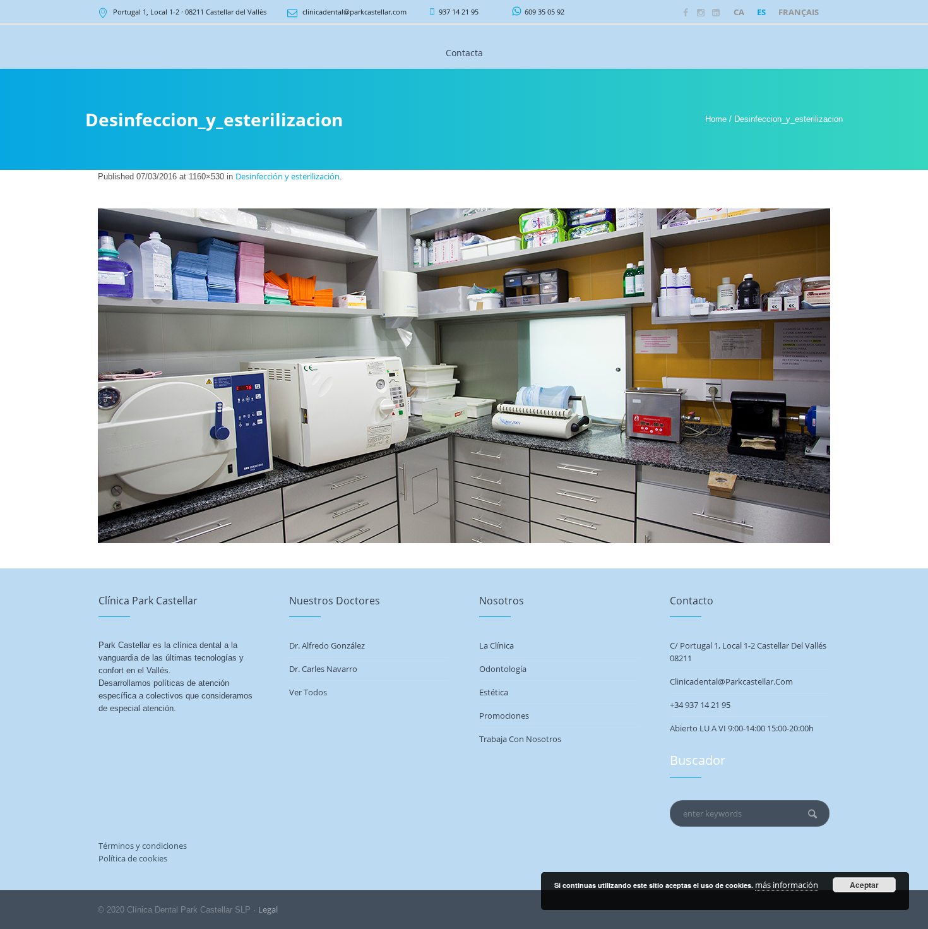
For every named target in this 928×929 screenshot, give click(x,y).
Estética (493, 692)
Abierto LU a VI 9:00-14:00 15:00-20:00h (742, 728)
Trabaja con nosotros (520, 739)
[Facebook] (685, 12)
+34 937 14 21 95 (700, 704)
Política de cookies (132, 858)
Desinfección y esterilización (287, 176)
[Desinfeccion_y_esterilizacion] (464, 375)
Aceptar (864, 884)
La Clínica (496, 645)
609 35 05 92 (544, 11)
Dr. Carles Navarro (323, 668)
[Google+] (715, 12)
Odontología (502, 668)
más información (786, 884)
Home (716, 119)
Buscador (697, 760)
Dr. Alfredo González (327, 645)
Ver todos (308, 692)
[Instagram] (700, 12)
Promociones (504, 715)
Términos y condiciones (142, 845)
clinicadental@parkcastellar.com (354, 11)
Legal (268, 909)
